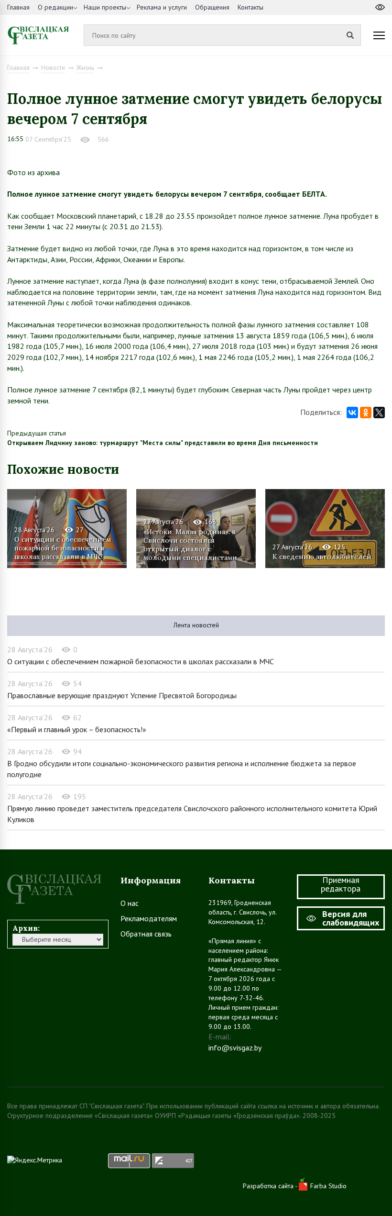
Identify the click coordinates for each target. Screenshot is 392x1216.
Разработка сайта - (271, 1186)
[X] (379, 412)
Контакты (250, 7)
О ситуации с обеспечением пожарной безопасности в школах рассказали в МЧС (62, 548)
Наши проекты (105, 7)
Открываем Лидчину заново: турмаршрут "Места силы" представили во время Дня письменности (162, 442)
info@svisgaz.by (234, 1047)
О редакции (55, 7)
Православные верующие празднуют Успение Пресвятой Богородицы (122, 695)
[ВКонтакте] (352, 412)
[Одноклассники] (365, 412)
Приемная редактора (340, 884)
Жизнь (85, 67)
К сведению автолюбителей (321, 556)
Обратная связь (146, 933)
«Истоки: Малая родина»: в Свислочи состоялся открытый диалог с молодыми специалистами (190, 544)
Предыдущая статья (36, 433)
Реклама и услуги (162, 7)
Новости (53, 67)
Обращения (212, 7)
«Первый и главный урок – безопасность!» (76, 729)
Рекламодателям (148, 918)
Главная (18, 7)
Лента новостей (196, 625)
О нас (129, 903)
